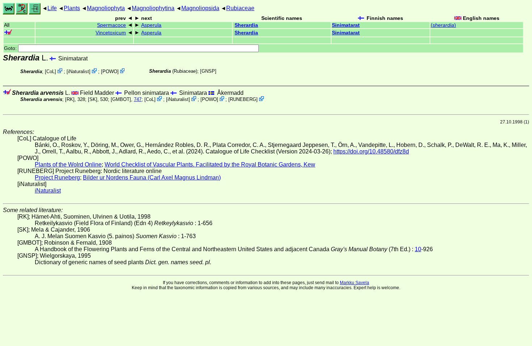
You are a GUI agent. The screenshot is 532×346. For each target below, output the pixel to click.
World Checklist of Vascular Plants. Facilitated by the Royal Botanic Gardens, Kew (210, 164)
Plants (72, 8)
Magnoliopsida (200, 8)
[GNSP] (208, 71)
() (443, 25)
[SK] (92, 99)
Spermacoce (111, 25)
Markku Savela (354, 282)
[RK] (70, 99)
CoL (50, 71)
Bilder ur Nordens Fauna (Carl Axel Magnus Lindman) (152, 177)
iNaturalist (78, 71)
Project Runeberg (57, 177)
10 (418, 249)
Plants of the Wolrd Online (68, 164)
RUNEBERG (243, 99)
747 (138, 99)
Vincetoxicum (111, 32)
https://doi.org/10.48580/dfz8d (371, 151)
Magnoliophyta (106, 8)
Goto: (11, 48)
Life (52, 8)
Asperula (151, 25)
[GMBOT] (121, 99)
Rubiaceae (240, 8)
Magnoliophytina (153, 8)
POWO (109, 71)
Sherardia (246, 25)
